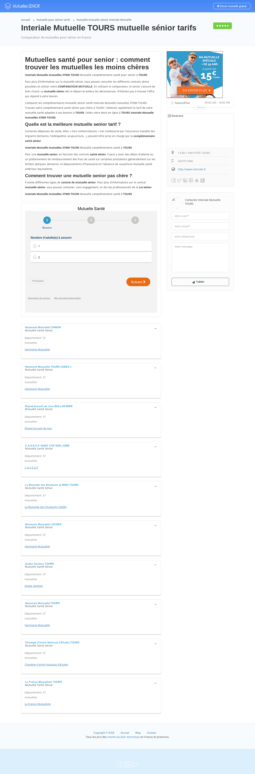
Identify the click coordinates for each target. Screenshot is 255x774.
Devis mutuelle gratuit (232, 6)
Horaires (201, 107)
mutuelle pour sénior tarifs (53, 19)
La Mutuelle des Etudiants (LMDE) (46, 507)
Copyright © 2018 (104, 732)
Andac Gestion (34, 586)
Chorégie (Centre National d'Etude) (46, 664)
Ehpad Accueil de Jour (38, 428)
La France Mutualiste (38, 704)
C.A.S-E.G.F (31, 467)
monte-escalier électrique (124, 737)
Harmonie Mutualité (37, 349)
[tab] (91, 328)
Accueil (25, 19)
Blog (138, 732)
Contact (151, 732)
